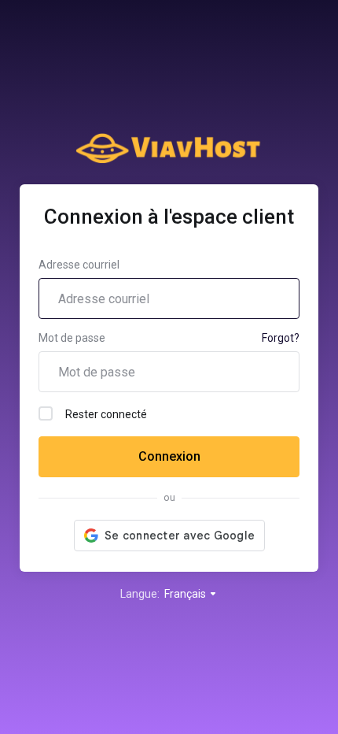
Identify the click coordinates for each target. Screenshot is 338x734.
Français (186, 594)
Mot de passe (72, 338)
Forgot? (280, 338)
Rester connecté (106, 414)
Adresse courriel (79, 264)
